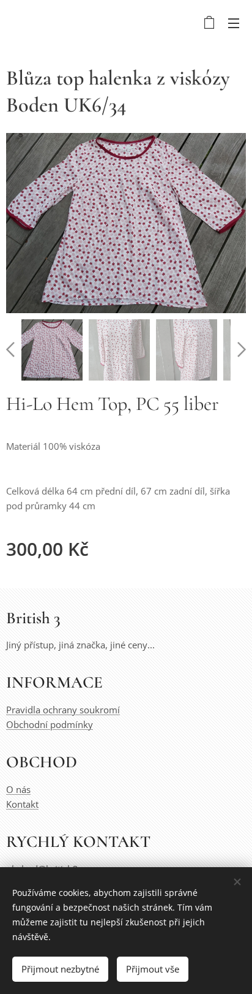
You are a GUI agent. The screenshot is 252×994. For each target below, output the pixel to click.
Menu (233, 22)
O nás (18, 789)
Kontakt (22, 804)
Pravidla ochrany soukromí (63, 710)
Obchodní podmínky (49, 724)
